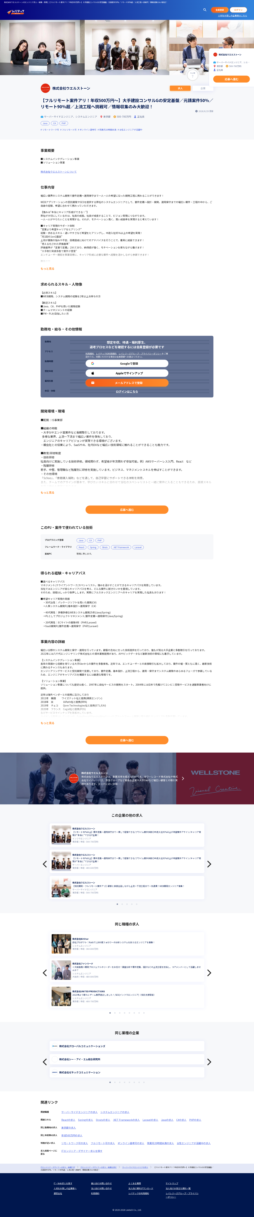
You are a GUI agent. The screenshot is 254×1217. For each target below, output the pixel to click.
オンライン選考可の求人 (131, 1143)
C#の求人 (181, 1120)
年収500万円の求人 (71, 1135)
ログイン (238, 9)
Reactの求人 (68, 1120)
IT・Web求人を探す (63, 1183)
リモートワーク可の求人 (74, 1143)
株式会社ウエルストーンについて (59, 171)
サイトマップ (172, 1183)
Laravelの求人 (150, 1120)
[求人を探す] (204, 9)
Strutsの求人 (103, 1120)
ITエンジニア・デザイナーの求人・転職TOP (58, 1167)
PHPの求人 (195, 1120)
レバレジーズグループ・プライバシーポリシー (140, 353)
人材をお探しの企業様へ (65, 1188)
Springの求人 (85, 1120)
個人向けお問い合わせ (101, 1183)
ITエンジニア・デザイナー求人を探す (81, 1151)
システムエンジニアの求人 (114, 1112)
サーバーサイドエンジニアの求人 (79, 1112)
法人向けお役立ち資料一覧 (178, 1188)
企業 (203, 88)
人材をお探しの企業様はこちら (232, 15)
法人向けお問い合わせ (101, 1188)
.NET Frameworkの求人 (126, 1120)
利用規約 (90, 353)
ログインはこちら (127, 391)
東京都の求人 (68, 1127)
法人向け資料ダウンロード (140, 1188)
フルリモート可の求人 (103, 1143)
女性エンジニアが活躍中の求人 (194, 1143)
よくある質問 (134, 1183)
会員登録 (220, 9)
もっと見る (47, 268)
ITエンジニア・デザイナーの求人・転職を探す (99, 1167)
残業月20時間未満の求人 (160, 1143)
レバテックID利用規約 (106, 353)
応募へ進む (127, 510)
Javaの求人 (167, 1120)
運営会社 (58, 1193)
